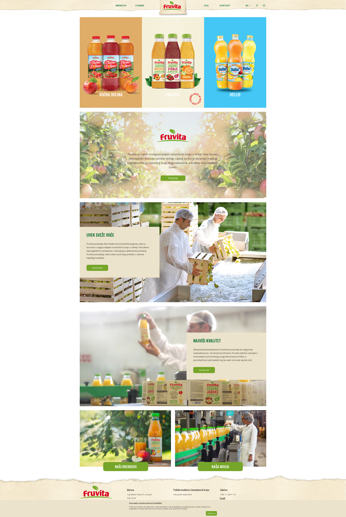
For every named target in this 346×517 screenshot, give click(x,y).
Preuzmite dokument (182, 494)
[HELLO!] (235, 62)
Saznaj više (97, 267)
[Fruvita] (102, 492)
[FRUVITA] (173, 62)
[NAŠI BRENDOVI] (125, 438)
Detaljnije (173, 178)
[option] (111, 62)
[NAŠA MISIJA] (220, 438)
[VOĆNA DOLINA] (111, 62)
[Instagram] (264, 5)
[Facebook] (257, 5)
